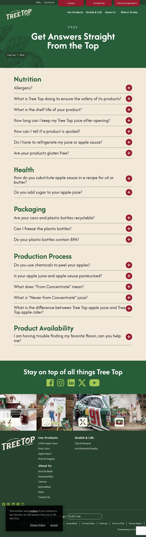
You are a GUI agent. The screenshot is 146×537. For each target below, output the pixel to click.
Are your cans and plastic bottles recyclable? (54, 218)
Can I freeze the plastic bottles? (42, 229)
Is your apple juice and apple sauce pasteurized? (58, 276)
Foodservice (99, 3)
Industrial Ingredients (127, 3)
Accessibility (71, 523)
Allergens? (23, 88)
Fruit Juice (44, 448)
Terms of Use (118, 523)
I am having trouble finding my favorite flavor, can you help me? (67, 338)
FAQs (38, 2)
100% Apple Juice (48, 443)
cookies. (33, 511)
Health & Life (94, 12)
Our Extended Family (86, 448)
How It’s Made (45, 471)
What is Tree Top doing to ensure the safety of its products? (67, 99)
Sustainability (45, 476)
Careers (71, 3)
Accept (54, 525)
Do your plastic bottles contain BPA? (46, 239)
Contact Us (49, 2)
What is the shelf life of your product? (48, 109)
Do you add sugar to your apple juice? (48, 192)
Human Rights (135, 523)
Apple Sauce (45, 453)
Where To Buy (129, 12)
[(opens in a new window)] (18, 412)
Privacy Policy (88, 523)
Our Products (75, 12)
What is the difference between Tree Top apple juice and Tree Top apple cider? (69, 310)
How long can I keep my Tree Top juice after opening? (62, 120)
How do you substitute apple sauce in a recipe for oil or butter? (64, 180)
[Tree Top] (16, 12)
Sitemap (103, 523)
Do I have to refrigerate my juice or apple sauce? (58, 142)
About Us (110, 12)
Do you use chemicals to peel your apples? (52, 265)
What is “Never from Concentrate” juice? (50, 297)
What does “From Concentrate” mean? (49, 287)
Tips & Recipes (83, 443)
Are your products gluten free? (41, 153)
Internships (44, 486)
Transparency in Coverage (129, 529)
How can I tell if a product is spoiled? (47, 131)
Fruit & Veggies (46, 458)
